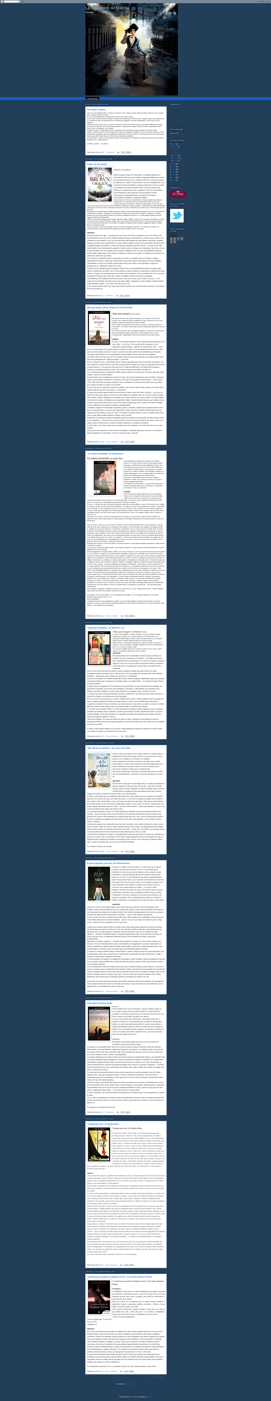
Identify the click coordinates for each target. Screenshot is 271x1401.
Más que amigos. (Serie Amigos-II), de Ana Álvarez (110, 307)
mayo (176, 146)
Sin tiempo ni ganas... (97, 109)
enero (176, 161)
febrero (176, 158)
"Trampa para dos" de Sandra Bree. (103, 1124)
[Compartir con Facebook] (128, 152)
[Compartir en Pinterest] (130, 152)
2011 (174, 180)
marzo (176, 155)
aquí (95, 1324)
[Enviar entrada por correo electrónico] (118, 152)
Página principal (92, 99)
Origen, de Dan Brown (97, 164)
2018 (174, 144)
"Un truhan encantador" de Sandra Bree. (105, 454)
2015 (174, 169)
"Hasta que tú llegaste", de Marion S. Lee (105, 628)
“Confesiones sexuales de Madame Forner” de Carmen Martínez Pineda (119, 1277)
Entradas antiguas (158, 1377)
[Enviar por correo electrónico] (122, 152)
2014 (174, 172)
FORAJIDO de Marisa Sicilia (99, 1003)
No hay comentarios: (112, 442)
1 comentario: (109, 295)
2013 (174, 175)
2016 (174, 167)
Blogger (149, 1397)
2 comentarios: (109, 1112)
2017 (174, 164)
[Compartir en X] (126, 152)
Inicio (119, 1377)
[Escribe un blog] (124, 152)
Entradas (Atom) (130, 1384)
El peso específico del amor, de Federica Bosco (108, 863)
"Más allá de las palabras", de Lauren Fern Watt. (109, 748)
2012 (174, 177)
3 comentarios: (110, 152)
